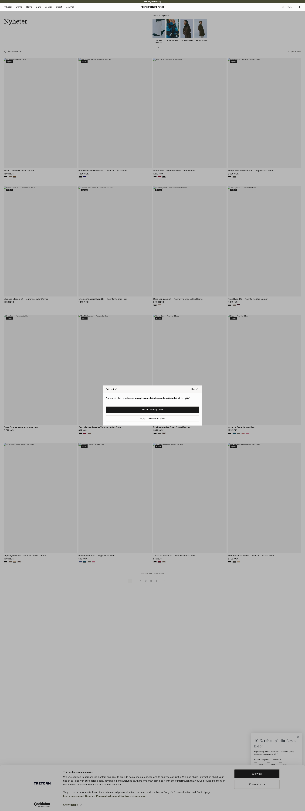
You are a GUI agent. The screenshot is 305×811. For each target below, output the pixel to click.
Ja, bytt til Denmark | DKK (152, 418)
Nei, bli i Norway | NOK (152, 410)
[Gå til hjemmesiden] (152, 7)
